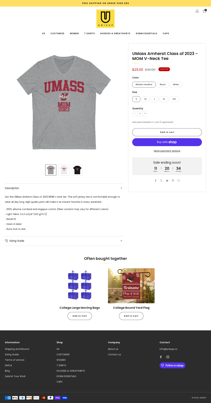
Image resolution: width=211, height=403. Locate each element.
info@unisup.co (168, 349)
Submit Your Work (15, 376)
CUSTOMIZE (57, 33)
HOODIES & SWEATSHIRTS (115, 33)
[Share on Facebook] (155, 180)
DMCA (8, 365)
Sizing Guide (12, 354)
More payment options (167, 151)
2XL (174, 99)
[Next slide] (116, 102)
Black (163, 84)
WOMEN (74, 33)
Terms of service (14, 360)
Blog (7, 370)
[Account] (197, 11)
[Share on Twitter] (167, 180)
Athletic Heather (144, 84)
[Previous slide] (11, 102)
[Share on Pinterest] (173, 180)
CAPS (166, 33)
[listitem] (105, 3)
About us (113, 349)
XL (164, 99)
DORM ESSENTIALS (146, 33)
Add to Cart (80, 316)
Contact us (114, 354)
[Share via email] (178, 180)
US (43, 33)
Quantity (137, 108)
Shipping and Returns (17, 349)
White (176, 84)
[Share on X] (161, 180)
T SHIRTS (89, 33)
